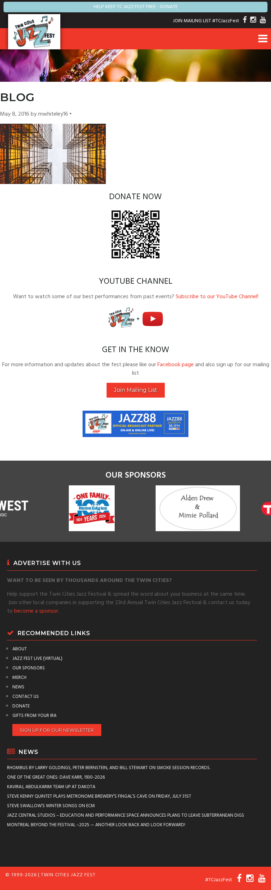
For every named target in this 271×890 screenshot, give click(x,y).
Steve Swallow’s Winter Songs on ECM (51, 806)
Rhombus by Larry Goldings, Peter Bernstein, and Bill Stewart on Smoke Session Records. (108, 768)
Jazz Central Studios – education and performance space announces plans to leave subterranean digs (125, 815)
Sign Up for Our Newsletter (57, 730)
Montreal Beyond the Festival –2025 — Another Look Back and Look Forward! (96, 825)
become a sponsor (36, 611)
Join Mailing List (135, 390)
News (18, 687)
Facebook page (175, 364)
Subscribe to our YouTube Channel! (217, 296)
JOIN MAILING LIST (192, 21)
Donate (21, 706)
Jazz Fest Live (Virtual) (37, 658)
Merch (19, 677)
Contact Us (25, 696)
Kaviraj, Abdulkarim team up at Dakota (51, 787)
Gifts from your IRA (34, 715)
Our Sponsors (28, 668)
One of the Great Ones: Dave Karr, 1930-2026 (56, 777)
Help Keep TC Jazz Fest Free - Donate (136, 7)
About (19, 649)
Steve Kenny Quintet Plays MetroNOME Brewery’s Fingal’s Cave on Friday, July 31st (99, 796)
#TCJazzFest (225, 21)
